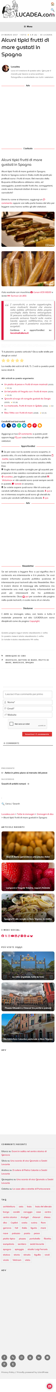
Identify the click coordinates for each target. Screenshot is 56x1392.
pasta (27, 1233)
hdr (16, 1228)
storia (17, 1254)
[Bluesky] (31, 936)
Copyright (34, 621)
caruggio (27, 1212)
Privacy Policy (8, 1372)
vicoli (47, 1254)
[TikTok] (19, 936)
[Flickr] (22, 936)
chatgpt (25, 1217)
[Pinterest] (25, 936)
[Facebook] (2, 936)
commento (26, 434)
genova (7, 1228)
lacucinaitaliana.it (19, 333)
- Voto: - (29, 35)
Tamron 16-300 (18, 296)
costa (24, 1222)
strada (27, 1254)
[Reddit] (28, 936)
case (38, 1212)
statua (6, 1254)
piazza (22, 1238)
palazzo (16, 1233)
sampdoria (8, 1244)
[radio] (3, 361)
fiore (43, 1222)
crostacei (11, 660)
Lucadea (47, 35)
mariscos (18, 662)
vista (27, 1260)
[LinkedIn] (16, 936)
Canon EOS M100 (42, 292)
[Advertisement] (28, 117)
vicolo (6, 1260)
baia (29, 1206)
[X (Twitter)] (6, 936)
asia (21, 1206)
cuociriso (8, 476)
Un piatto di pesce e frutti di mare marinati (26, 384)
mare (43, 1228)
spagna (29, 662)
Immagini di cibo (15, 656)
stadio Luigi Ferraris (38, 1249)
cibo (5, 1222)
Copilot (14, 1222)
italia (24, 1228)
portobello (35, 1238)
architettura (9, 1206)
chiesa (47, 1217)
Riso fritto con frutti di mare (18, 413)
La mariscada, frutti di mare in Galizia (23, 406)
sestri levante (37, 1244)
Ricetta (47, 1238)
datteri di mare (27, 660)
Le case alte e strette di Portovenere (31, 1189)
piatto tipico (9, 1238)
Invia (25, 806)
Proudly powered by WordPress (32, 1372)
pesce (37, 1233)
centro (48, 1212)
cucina (34, 1222)
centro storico (10, 1217)
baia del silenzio (43, 1206)
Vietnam (17, 1260)
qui (19, 437)
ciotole (18, 484)
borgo (6, 1212)
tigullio (37, 1254)
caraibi (16, 1212)
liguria (34, 1228)
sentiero (22, 1244)
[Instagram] (9, 936)
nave (5, 1233)
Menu (29, 26)
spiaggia (19, 1249)
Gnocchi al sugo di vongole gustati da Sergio (27, 398)
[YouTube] (12, 936)
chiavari (36, 1217)
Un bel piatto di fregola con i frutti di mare (25, 391)
